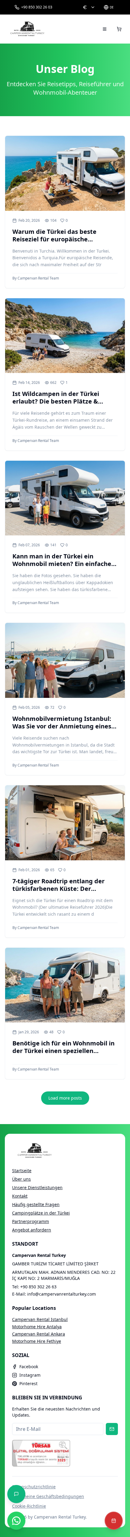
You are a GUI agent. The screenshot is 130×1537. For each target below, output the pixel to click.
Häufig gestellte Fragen (36, 1204)
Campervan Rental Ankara (38, 1334)
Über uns (21, 1179)
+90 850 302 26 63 (38, 1287)
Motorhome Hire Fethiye (36, 1341)
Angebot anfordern (31, 1230)
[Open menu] (105, 29)
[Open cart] (119, 29)
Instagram (30, 1375)
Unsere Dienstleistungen (37, 1187)
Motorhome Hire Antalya (37, 1326)
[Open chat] (16, 1494)
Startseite (21, 1170)
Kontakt (20, 1196)
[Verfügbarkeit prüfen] (114, 1521)
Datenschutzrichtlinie (34, 1487)
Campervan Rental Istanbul (40, 1319)
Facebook (28, 1366)
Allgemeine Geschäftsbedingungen (48, 1496)
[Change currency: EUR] (89, 7)
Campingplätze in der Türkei (41, 1213)
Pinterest (28, 1383)
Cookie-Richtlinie (29, 1506)
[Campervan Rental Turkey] (27, 29)
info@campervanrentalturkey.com (61, 1294)
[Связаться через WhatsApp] (16, 1521)
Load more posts (65, 1098)
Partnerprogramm (30, 1221)
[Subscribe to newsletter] (112, 1429)
